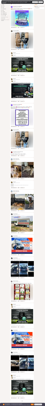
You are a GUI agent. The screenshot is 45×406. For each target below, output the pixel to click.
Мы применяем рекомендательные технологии (5, 20)
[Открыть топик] (22, 9)
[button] (14, 27)
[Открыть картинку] (16, 170)
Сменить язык (3, 15)
